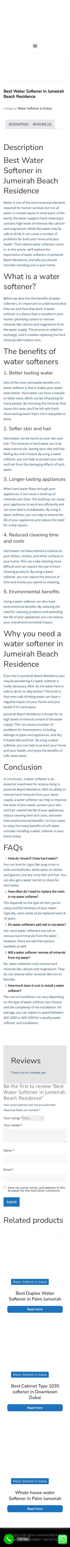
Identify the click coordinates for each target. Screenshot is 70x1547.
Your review (13, 1125)
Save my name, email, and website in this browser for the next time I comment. (36, 1189)
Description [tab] (18, 124)
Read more (35, 1309)
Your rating (13, 1118)
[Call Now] (9, 1539)
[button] (35, 46)
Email (9, 1170)
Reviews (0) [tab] (42, 124)
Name (9, 1150)
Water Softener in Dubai (35, 108)
